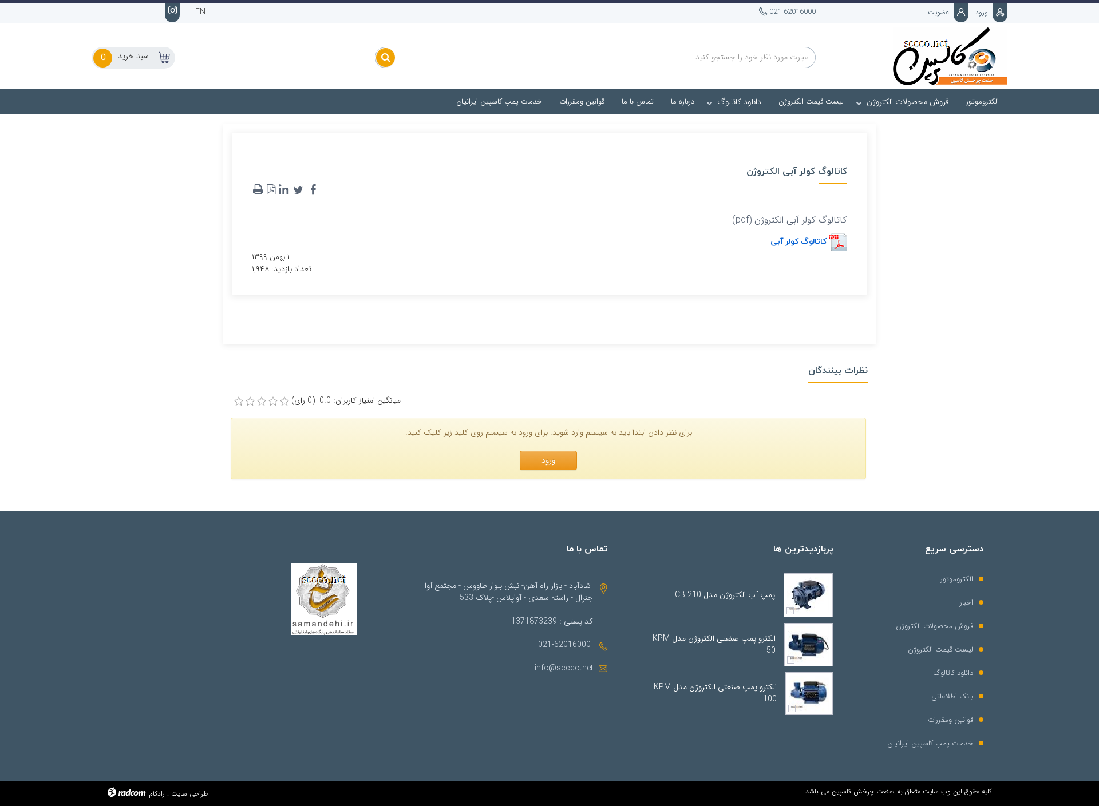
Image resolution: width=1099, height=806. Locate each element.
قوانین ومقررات (950, 720)
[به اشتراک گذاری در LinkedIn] (283, 190)
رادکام (157, 793)
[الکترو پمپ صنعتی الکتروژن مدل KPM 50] (808, 644)
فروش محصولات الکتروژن (934, 626)
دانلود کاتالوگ (953, 673)
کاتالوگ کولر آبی (798, 241)
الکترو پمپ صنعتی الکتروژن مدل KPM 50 (714, 645)
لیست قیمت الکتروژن (940, 650)
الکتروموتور (956, 579)
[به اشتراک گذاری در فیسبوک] (313, 190)
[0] (239, 401)
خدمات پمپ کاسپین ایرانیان (930, 743)
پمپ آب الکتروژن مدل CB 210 (725, 595)
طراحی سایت (189, 793)
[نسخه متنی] (258, 190)
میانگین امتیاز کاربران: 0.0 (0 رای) (346, 401)
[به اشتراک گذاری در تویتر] (298, 190)
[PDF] (271, 190)
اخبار (966, 603)
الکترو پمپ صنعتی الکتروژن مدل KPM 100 (715, 693)
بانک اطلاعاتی (952, 696)
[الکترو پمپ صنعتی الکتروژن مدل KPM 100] (809, 693)
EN (200, 12)
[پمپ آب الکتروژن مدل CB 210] (808, 595)
